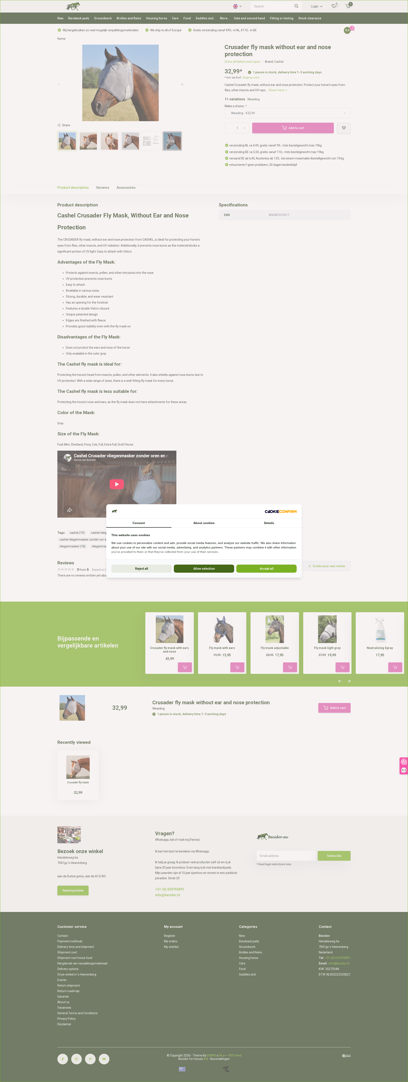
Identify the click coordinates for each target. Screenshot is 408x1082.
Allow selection (204, 568)
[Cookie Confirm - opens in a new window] (281, 511)
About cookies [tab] (204, 523)
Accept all (266, 568)
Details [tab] (269, 523)
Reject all (141, 568)
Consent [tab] (139, 523)
